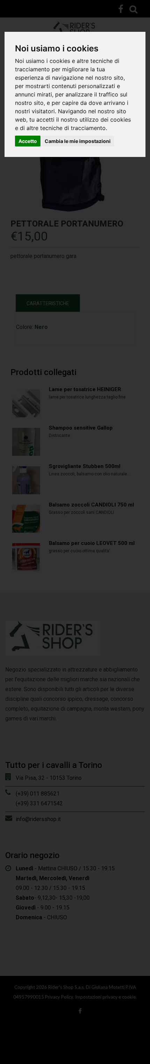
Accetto (27, 141)
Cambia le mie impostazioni (78, 141)
